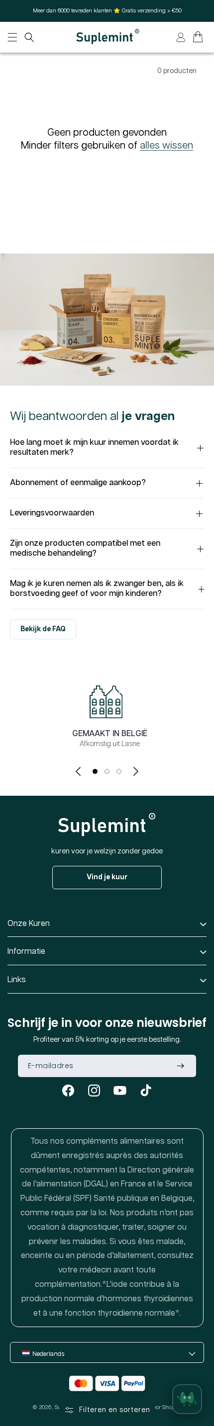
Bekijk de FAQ (43, 629)
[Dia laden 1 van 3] (95, 771)
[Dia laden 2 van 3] (107, 771)
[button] (29, 37)
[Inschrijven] (180, 1066)
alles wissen (166, 146)
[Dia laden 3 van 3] (119, 771)
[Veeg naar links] (78, 771)
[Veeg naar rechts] (136, 771)
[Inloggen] (180, 37)
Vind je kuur (107, 877)
